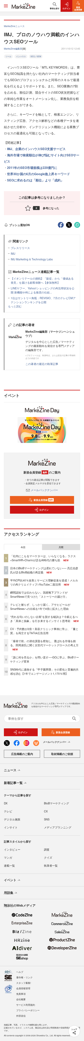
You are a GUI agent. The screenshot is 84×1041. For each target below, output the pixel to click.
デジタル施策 (12, 819)
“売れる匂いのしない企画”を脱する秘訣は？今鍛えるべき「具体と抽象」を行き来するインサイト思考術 (44, 619)
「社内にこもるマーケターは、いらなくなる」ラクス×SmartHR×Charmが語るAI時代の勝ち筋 (43, 558)
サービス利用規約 (25, 1004)
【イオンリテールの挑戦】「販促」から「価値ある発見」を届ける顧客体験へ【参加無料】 (42, 280)
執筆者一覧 (51, 865)
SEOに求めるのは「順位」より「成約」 (35, 180)
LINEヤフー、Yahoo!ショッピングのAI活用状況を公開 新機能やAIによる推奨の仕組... (42, 290)
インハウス (21, 56)
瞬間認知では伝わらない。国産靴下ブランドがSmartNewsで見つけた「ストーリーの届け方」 (39, 594)
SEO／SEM (35, 56)
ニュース (10, 770)
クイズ (48, 857)
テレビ (8, 811)
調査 (46, 849)
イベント (10, 880)
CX (46, 811)
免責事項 (21, 993)
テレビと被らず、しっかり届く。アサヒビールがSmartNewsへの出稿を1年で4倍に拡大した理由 (40, 607)
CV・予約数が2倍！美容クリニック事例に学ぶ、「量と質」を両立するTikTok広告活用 (44, 631)
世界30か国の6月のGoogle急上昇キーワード (38, 174)
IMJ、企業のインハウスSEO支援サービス (36, 149)
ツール (8, 56)
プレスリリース (20, 248)
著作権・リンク (24, 977)
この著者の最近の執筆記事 (41, 364)
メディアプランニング (57, 827)
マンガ (8, 857)
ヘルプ (19, 971)
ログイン (44, 509)
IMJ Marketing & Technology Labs (32, 259)
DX (5, 803)
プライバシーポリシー (28, 1010)
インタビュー (12, 849)
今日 (23, 547)
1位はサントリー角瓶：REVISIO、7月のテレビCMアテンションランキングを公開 (43, 300)
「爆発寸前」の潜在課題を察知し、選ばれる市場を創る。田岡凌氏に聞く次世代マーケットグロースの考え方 (44, 643)
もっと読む (15, 306)
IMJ (13, 253)
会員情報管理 (23, 988)
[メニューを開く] (6, 6)
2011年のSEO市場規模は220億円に (32, 167)
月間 (61, 547)
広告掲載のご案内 (22, 754)
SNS (46, 819)
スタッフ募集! (23, 982)
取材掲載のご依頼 (62, 754)
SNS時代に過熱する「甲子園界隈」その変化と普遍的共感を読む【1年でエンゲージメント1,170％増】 (44, 671)
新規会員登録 (43, 500)
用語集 (8, 892)
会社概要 (21, 999)
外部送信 (21, 1015)
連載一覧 (9, 865)
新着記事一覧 (13, 782)
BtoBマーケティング (56, 803)
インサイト (11, 827)
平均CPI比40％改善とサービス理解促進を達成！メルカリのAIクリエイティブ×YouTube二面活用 (44, 582)
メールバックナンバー (44, 490)
